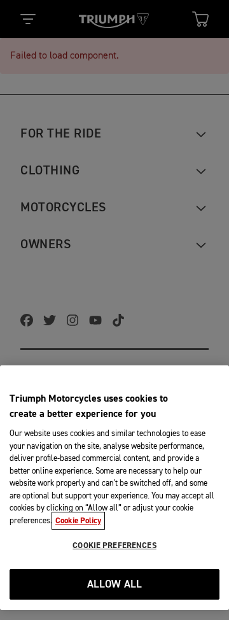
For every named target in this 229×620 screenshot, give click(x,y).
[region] (114, 487)
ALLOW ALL (114, 584)
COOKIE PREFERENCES (114, 545)
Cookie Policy (78, 521)
